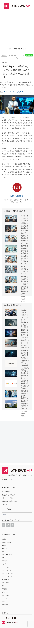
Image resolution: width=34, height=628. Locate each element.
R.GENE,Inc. (9, 479)
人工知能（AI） (10, 82)
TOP (1, 82)
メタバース (5, 564)
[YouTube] (12, 525)
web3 (3, 601)
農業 (3, 557)
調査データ (5, 604)
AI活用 (23, 48)
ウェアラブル (5, 595)
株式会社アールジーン (16, 475)
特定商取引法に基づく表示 (9, 501)
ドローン (4, 598)
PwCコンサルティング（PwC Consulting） (18, 92)
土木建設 (4, 561)
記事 (10, 48)
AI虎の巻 (17, 48)
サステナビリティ (7, 576)
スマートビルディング (8, 573)
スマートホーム (6, 570)
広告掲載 (4, 55)
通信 (3, 586)
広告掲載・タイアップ (8, 495)
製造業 (4, 539)
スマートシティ (6, 567)
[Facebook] (3, 525)
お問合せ (4, 504)
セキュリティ (5, 592)
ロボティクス (5, 582)
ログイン (21, 55)
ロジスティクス (6, 542)
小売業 (4, 545)
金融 (3, 551)
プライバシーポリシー (8, 498)
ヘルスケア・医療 (7, 554)
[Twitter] (8, 525)
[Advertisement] (17, 27)
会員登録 (29, 55)
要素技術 (4, 589)
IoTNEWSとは (6, 492)
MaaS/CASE (5, 548)
